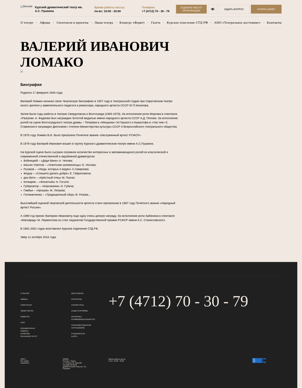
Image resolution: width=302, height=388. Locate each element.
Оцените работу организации (191, 9)
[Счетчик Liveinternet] (275, 365)
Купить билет (266, 9)
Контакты (274, 22)
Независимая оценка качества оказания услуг (28, 332)
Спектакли (26, 305)
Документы (77, 293)
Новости (25, 316)
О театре (26, 22)
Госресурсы (77, 305)
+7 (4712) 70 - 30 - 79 (155, 11)
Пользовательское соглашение (81, 326)
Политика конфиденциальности (83, 318)
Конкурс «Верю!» (132, 22)
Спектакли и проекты (72, 22)
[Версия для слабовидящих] (212, 9)
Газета (155, 22)
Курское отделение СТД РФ (187, 22)
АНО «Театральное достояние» (237, 22)
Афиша (45, 22)
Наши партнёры (79, 310)
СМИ (22, 322)
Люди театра (104, 22)
